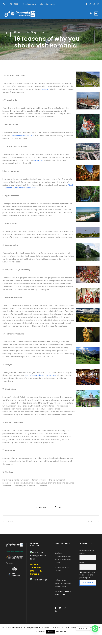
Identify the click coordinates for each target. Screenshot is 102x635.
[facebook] (86, 4)
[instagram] (98, 4)
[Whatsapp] (95, 628)
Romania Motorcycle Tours (22, 135)
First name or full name (86, 551)
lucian (21, 32)
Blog (33, 32)
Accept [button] (51, 631)
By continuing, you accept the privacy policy (87, 575)
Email (81, 562)
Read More (61, 631)
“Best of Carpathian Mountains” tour (40, 375)
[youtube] (94, 4)
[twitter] (90, 4)
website (45, 89)
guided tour (38, 160)
